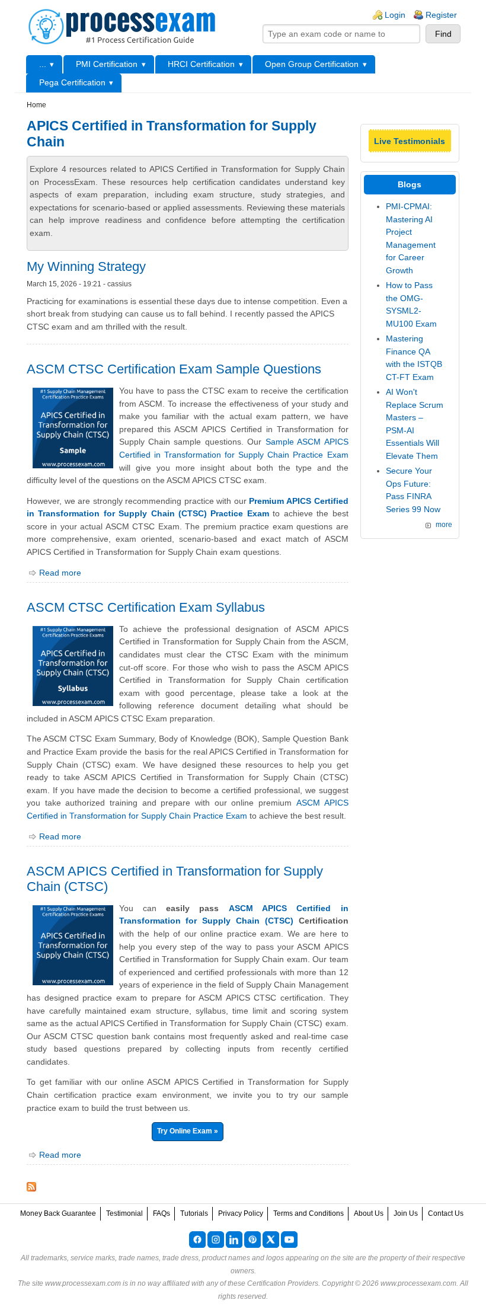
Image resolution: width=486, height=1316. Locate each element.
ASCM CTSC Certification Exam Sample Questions (174, 369)
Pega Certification (72, 82)
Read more (60, 572)
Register (441, 15)
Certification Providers (282, 1283)
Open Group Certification (312, 64)
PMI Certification (107, 64)
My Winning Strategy (86, 266)
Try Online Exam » (187, 1131)
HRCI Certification (201, 64)
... (42, 64)
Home (36, 105)
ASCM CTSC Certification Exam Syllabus (146, 607)
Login (395, 15)
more (444, 524)
